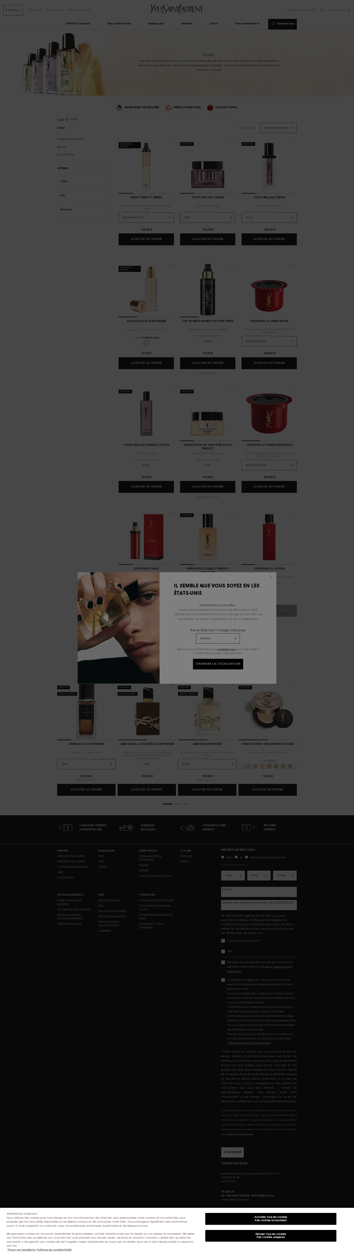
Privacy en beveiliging (22, 1250)
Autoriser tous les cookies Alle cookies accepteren (270, 1219)
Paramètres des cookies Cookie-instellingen (270, 1249)
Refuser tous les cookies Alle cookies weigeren (270, 1236)
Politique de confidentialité (54, 1250)
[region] (177, 1232)
